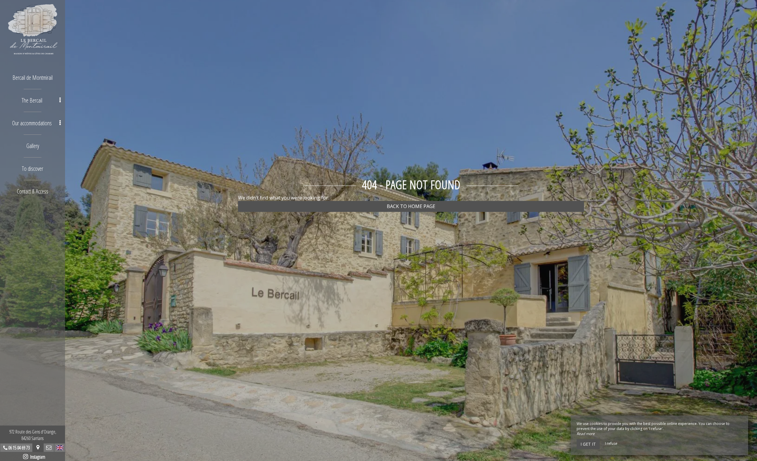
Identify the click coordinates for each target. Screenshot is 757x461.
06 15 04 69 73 (19, 447)
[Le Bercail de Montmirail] (32, 29)
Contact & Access (32, 191)
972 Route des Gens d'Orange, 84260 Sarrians (32, 434)
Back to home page (411, 206)
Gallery (32, 146)
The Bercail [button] (32, 100)
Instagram (36, 457)
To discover (32, 169)
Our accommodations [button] (32, 123)
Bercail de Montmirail (32, 78)
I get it (588, 444)
